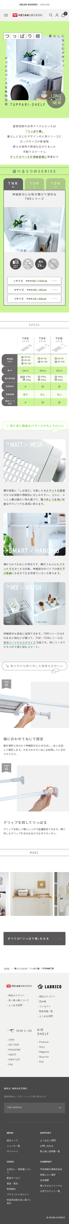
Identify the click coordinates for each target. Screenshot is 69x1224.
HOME (7, 968)
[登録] (60, 1108)
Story (42, 1046)
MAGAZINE (14, 1049)
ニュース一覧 (13, 1145)
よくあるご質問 (48, 1140)
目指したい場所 (48, 1174)
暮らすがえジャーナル (51, 1185)
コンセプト (45, 1006)
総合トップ (12, 1140)
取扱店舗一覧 (46, 1011)
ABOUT (12, 1054)
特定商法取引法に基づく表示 (19, 1201)
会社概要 (44, 1179)
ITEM (11, 1039)
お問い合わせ (46, 1145)
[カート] (63, 15)
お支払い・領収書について (19, 1170)
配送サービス (13, 1177)
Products (44, 1041)
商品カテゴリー (16, 995)
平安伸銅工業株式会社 (51, 1169)
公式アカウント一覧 (50, 1190)
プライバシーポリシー (18, 1194)
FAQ (10, 1064)
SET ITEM (13, 1044)
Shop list (44, 1056)
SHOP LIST (14, 1059)
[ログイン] (57, 15)
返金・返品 (12, 1183)
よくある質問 (15, 1005)
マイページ (12, 1151)
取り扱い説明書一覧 (50, 1151)
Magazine (44, 1051)
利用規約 (11, 1188)
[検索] (51, 15)
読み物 (42, 1001)
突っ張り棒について (18, 1000)
